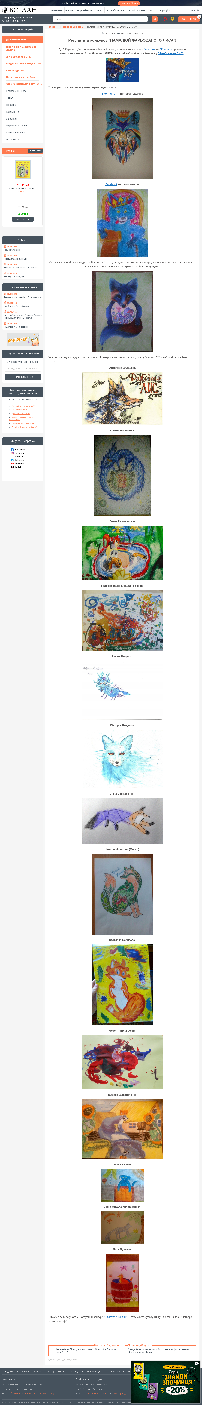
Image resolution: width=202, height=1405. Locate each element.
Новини (69, 10)
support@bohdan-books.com (24, 399)
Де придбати (112, 10)
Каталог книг (18, 39)
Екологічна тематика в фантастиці (20, 268)
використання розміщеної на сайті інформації (114, 1402)
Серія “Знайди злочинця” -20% (24, 83)
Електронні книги (83, 10)
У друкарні (12, 118)
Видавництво (56, 10)
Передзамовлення (16, 125)
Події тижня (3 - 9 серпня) (16, 327)
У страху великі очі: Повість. (22, 188)
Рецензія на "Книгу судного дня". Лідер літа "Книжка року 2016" (86, 1350)
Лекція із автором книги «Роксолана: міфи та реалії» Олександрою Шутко (158, 1350)
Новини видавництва (23, 287)
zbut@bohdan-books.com (95, 1393)
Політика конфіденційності (24, 423)
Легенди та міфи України (15, 259)
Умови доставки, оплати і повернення (21, 418)
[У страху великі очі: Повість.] (23, 171)
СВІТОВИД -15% (15, 70)
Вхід (193, 10)
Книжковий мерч (15, 132)
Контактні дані (128, 10)
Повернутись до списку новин (63, 1360)
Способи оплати (19, 410)
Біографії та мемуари (14, 276)
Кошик (191, 19)
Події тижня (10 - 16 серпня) (17, 306)
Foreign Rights (163, 10)
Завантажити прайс (23, 29)
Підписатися (21, 376)
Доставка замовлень (21, 413)
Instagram (20, 453)
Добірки (23, 240)
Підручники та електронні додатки (21, 48)
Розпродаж (12, 139)
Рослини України (12, 250)
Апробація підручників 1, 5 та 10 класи (22, 297)
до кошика (23, 219)
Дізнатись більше (129, 3)
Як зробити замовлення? (23, 406)
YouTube (19, 463)
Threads (19, 456)
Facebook (20, 449)
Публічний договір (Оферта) (24, 427)
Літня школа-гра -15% (18, 56)
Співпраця (99, 10)
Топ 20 (10, 97)
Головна (52, 26)
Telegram (19, 460)
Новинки (11, 104)
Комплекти (12, 111)
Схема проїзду (47, 1393)
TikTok (18, 467)
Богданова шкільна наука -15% (23, 63)
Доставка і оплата (146, 10)
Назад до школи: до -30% (20, 77)
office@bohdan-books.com (23, 1393)
